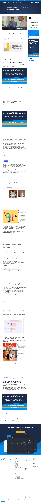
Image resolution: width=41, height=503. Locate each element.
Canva (11, 239)
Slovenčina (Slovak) (27, 493)
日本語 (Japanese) (27, 474)
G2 (12, 459)
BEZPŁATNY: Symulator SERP (18, 467)
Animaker (9, 240)
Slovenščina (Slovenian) (28, 494)
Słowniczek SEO (16, 474)
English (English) (27, 469)
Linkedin (10, 459)
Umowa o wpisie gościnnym (18, 477)
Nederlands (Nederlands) (28, 475)
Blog (18, 2)
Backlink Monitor (17, 464)
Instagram (22, 34)
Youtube (3, 459)
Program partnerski (17, 472)
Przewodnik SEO (16, 475)
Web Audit (16, 462)
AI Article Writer (16, 466)
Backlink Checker (16, 463)
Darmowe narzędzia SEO (17, 476)
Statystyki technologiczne (6, 86)
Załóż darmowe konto (14, 81)
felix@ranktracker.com (35, 466)
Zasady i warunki (27, 459)
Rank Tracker (16, 459)
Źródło (4, 53)
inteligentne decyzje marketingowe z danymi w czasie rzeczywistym (12, 269)
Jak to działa (13, 2)
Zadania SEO (16, 465)
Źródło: (4, 224)
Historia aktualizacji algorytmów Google (19, 478)
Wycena (16, 2)
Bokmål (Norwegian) (27, 497)
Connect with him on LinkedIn (33, 27)
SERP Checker (16, 461)
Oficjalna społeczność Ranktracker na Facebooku (6, 459)
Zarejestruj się (37, 2)
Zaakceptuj (3, 501)
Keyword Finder (16, 460)
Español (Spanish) (27, 471)
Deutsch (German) (27, 470)
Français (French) (27, 472)
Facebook (1, 459)
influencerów (15, 311)
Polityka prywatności (27, 460)
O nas (33, 460)
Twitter (8, 459)
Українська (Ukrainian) (27, 495)
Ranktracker (4, 2)
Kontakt (33, 459)
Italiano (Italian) (27, 473)
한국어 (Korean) (27, 496)
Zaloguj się (32, 2)
